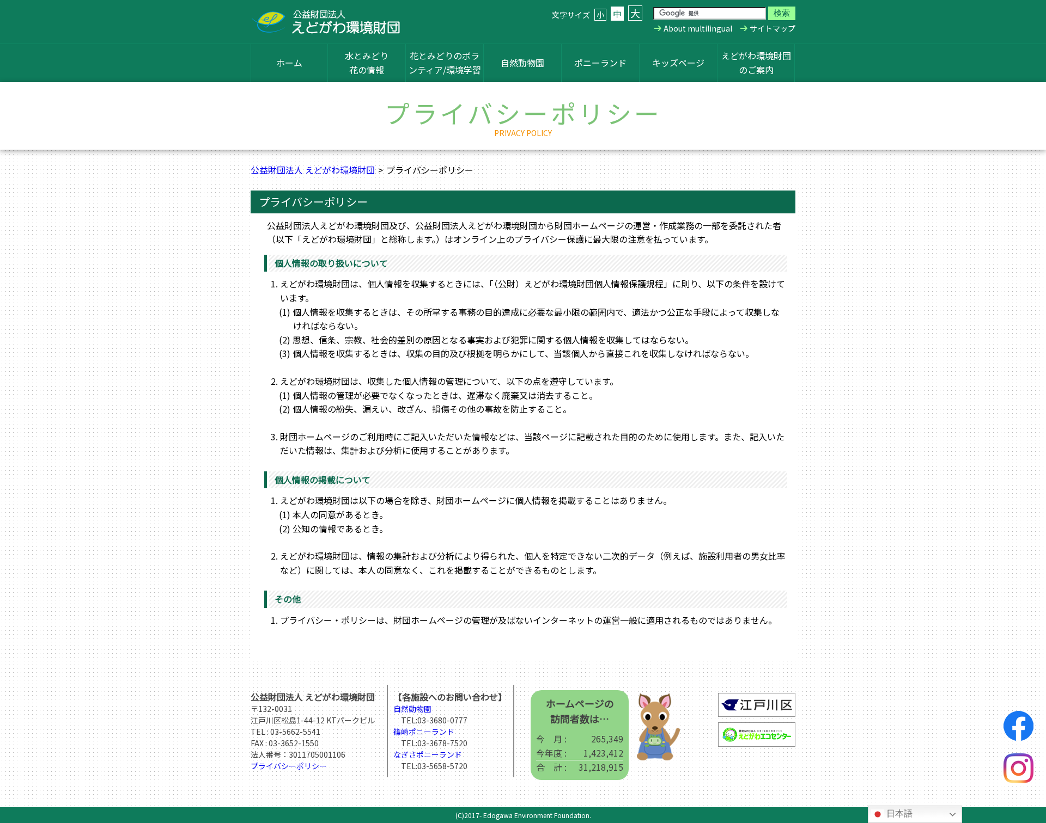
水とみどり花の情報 (366, 62)
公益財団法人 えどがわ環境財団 (313, 169)
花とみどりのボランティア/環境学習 (445, 62)
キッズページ (678, 62)
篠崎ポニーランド (423, 731)
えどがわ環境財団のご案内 (756, 62)
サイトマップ (772, 28)
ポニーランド (600, 62)
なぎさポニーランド (427, 754)
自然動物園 (522, 62)
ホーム (289, 62)
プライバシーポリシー (289, 765)
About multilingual (698, 28)
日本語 (898, 813)
